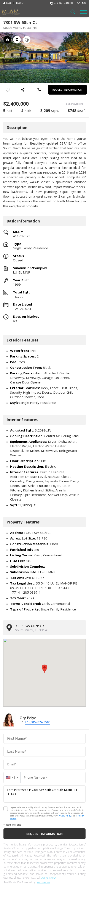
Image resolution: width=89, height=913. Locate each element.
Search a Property (72, 11)
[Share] (23, 90)
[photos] (7, 39)
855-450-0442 (48, 877)
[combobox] (12, 777)
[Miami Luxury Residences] (11, 12)
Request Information (67, 90)
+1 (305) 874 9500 (37, 722)
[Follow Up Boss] (5, 809)
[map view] (17, 39)
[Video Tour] (26, 39)
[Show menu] (83, 11)
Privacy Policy (65, 815)
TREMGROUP (43, 882)
